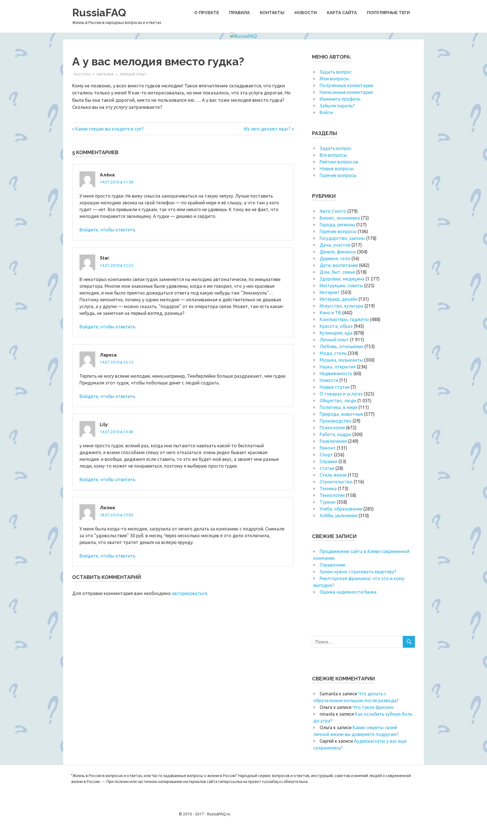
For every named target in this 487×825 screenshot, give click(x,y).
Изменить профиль (340, 98)
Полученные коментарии (346, 85)
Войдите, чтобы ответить (107, 229)
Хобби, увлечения (338, 515)
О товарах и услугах (341, 393)
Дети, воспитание (339, 265)
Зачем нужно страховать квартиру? (358, 571)
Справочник (332, 564)
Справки (328, 461)
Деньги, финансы (338, 251)
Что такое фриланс (373, 707)
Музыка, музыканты (341, 359)
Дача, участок (335, 244)
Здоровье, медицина (342, 278)
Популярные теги (388, 12)
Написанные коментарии (346, 92)
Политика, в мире (338, 407)
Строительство (336, 481)
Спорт (326, 454)
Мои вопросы (334, 78)
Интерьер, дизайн (338, 299)
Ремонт (328, 447)
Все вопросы (333, 155)
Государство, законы (342, 238)
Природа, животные (341, 414)
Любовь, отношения (341, 346)
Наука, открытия (338, 366)
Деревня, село (335, 258)
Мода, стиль (333, 353)
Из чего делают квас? (267, 128)
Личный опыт (133, 74)
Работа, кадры (335, 434)
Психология (332, 427)
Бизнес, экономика (340, 217)
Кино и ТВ (330, 312)
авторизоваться (189, 593)
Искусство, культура (341, 305)
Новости (306, 12)
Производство (335, 420)
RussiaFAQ (99, 12)
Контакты (272, 12)
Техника (328, 488)
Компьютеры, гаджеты (344, 319)
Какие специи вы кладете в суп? (109, 128)
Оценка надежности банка (348, 591)
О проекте (206, 12)
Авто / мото (333, 211)
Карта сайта (342, 12)
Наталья (105, 74)
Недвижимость (336, 373)
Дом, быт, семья (337, 272)
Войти (326, 112)
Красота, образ (336, 326)
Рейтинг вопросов (339, 161)
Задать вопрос (336, 71)
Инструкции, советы (341, 285)
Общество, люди (338, 400)
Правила (239, 12)
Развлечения (333, 441)
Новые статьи (334, 387)
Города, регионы (337, 224)
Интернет (330, 292)
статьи (327, 468)
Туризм (328, 502)
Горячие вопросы (338, 175)
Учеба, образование (341, 508)
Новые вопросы (337, 168)
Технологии (332, 495)
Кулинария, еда (336, 332)
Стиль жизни (333, 474)
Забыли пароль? (337, 105)
